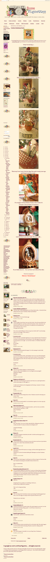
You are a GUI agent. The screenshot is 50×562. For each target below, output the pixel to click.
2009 (6, 233)
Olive (14, 523)
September (8, 218)
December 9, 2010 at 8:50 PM (17, 376)
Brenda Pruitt (16, 440)
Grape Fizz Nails (6, 258)
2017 (6, 147)
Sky (14, 530)
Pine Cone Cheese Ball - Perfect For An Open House (8, 166)
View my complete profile (7, 29)
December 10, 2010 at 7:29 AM (18, 418)
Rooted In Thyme (7, 267)
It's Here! (7, 202)
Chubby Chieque (16, 478)
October (7, 217)
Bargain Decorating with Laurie (20, 469)
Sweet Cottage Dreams (6, 269)
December (7, 158)
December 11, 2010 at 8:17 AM (18, 520)
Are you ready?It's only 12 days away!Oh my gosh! (8, 198)
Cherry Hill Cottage (5, 254)
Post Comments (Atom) (21, 541)
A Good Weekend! (8, 320)
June (7, 224)
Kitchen (25, 21)
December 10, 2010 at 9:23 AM (18, 437)
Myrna (14, 368)
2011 (6, 155)
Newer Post (13, 538)
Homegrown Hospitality (6, 260)
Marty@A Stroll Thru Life (18, 297)
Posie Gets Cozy (6, 266)
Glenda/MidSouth (17, 505)
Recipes (17, 23)
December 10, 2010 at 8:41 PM (18, 510)
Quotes (5, 23)
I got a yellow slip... (7, 183)
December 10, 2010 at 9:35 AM (18, 445)
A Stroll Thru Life (7, 250)
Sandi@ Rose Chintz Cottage (19, 420)
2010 (6, 157)
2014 (6, 151)
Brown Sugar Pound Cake (7, 209)
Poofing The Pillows (6, 264)
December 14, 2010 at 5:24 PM (18, 532)
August (7, 221)
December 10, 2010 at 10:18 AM (18, 455)
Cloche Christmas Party (8, 205)
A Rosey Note (6, 249)
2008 (6, 235)
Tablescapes (11, 23)
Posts (6, 131)
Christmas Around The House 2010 (8, 179)
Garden (19, 21)
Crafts (30, 21)
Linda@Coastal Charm (18, 513)
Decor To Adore (6, 257)
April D (15, 448)
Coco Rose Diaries (7, 256)
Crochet (37, 23)
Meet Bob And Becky (8, 325)
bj (13, 321)
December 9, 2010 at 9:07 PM (17, 390)
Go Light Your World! (7, 175)
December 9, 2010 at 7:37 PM (17, 313)
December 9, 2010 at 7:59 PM (17, 346)
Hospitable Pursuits (5, 262)
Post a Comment (14, 535)
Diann (14, 433)
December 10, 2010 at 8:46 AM (18, 430)
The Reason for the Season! (8, 193)
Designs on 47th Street (18, 379)
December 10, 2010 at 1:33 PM (18, 476)
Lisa (14, 415)
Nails (42, 23)
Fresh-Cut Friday (12, 21)
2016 (6, 148)
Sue (14, 492)
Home (5, 21)
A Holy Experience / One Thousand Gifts (7, 247)
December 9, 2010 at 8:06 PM (17, 351)
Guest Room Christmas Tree (8, 189)
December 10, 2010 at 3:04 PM (18, 490)
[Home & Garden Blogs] (8, 554)
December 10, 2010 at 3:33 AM (18, 403)
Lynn (14, 400)
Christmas (15, 284)
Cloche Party (19, 284)
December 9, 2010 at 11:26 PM (18, 397)
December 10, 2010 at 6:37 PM (18, 502)
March (7, 228)
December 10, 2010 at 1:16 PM (18, 466)
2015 (6, 149)
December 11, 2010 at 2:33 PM (18, 527)
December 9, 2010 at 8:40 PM (18, 365)
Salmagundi (16, 349)
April (7, 227)
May (6, 225)
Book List (43, 21)
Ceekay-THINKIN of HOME (19, 308)
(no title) (8, 314)
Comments (7, 133)
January (7, 232)
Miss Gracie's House (17, 405)
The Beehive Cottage (6, 271)
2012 (6, 154)
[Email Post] (21, 283)
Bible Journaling (24, 23)
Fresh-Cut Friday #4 (7, 213)
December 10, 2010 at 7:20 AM (18, 412)
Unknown (6, 27)
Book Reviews (36, 21)
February (7, 229)
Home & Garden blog (5, 555)
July (6, 222)
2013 (6, 152)
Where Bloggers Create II (8, 330)
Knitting (32, 23)
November (8, 214)
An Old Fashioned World (7, 252)
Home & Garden (5, 558)
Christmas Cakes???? (8, 186)
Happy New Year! (8, 161)
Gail (14, 458)
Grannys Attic (16, 393)
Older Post (44, 538)
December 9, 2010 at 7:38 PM (17, 318)
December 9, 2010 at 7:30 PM (17, 306)
